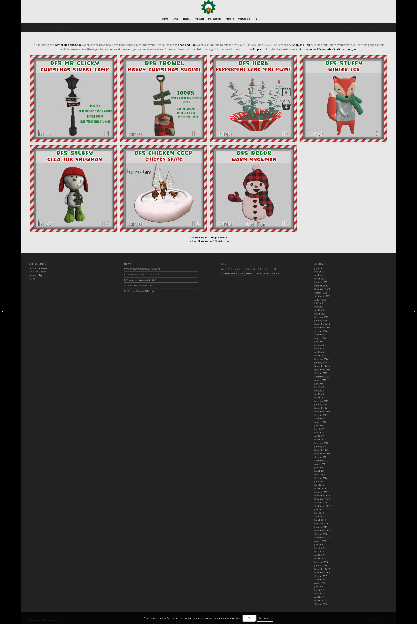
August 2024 (320, 338)
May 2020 (319, 485)
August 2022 (320, 422)
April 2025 (319, 310)
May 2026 (319, 271)
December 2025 (322, 285)
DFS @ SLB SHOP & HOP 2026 (136, 274)
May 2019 (319, 512)
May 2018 (319, 551)
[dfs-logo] (208, 7)
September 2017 (322, 579)
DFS (230, 269)
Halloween (265, 269)
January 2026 (320, 282)
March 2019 (320, 520)
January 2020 (320, 492)
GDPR (32, 278)
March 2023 (320, 397)
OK (249, 618)
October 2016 (320, 603)
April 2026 (319, 275)
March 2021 (320, 471)
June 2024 (319, 345)
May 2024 (319, 348)
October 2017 (320, 576)
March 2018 (320, 558)
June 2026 (319, 268)
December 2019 (322, 495)
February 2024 (321, 359)
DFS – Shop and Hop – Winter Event (50, 27)
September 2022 (322, 418)
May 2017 (319, 593)
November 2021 (322, 453)
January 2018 (320, 565)
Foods (254, 269)
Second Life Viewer (38, 268)
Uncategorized (262, 273)
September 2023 (322, 376)
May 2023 (319, 390)
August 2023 (320, 380)
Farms (246, 269)
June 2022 (319, 429)
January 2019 (320, 527)
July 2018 (318, 544)
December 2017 (322, 569)
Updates (276, 273)
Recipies (249, 273)
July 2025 (318, 303)
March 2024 (320, 355)
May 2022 (319, 432)
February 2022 (321, 443)
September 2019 (322, 505)
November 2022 (322, 411)
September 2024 (322, 334)
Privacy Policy (35, 275)
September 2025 (322, 296)
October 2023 (320, 373)
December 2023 (322, 366)
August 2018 (320, 541)
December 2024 (322, 324)
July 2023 (318, 383)
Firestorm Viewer (37, 271)
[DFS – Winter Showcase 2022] (414, 312)
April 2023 (319, 394)
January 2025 (320, 320)
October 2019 (320, 502)
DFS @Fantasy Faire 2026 (134, 291)
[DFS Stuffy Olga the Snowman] (74, 188)
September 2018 (322, 537)
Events (237, 269)
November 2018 (322, 530)
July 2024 (318, 341)
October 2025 (320, 292)
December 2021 (322, 450)
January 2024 (320, 362)
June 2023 (319, 387)
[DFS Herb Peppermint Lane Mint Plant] (253, 98)
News (240, 273)
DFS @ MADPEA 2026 (133, 285)
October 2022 (320, 415)
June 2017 (319, 589)
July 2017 (318, 586)
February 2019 (321, 523)
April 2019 (319, 516)
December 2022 (322, 408)
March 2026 (320, 278)
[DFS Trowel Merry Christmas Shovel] (163, 98)
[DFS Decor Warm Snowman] (253, 188)
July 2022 (318, 425)
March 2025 (320, 313)
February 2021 (321, 474)
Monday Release (228, 273)
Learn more (265, 618)
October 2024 (320, 331)
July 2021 (318, 467)
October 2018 (320, 534)
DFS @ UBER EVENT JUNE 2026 (137, 269)
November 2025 (322, 289)
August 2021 (320, 464)
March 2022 (320, 439)
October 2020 (320, 478)
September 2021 (322, 460)
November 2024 (322, 327)
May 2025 (319, 306)
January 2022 (320, 446)
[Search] (255, 19)
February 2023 (321, 401)
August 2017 (320, 582)
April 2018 (319, 555)
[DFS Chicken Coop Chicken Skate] (163, 188)
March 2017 (320, 600)
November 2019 (322, 499)
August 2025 (320, 299)
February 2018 (321, 562)
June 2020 (319, 481)
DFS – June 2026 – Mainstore (135, 280)
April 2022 (319, 436)
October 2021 (320, 457)
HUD (275, 269)
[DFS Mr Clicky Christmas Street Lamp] (74, 98)
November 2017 (322, 572)
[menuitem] (165, 19)
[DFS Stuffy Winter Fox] (343, 98)
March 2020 (320, 488)
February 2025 (321, 317)
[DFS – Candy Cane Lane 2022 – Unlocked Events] (2, 312)
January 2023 (320, 404)
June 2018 (319, 548)
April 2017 (319, 596)
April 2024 (319, 352)
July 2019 (318, 509)
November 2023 (322, 369)
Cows (223, 269)
